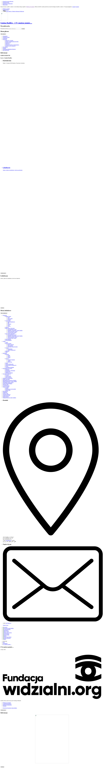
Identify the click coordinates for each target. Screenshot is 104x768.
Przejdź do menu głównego (8, 1)
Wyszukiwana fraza (4, 28)
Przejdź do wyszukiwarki (8, 3)
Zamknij (74, 6)
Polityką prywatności (30, 6)
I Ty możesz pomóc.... (7, 644)
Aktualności (5, 643)
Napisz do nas (5, 625)
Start (4, 642)
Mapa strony (5, 4)
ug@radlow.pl (8, 540)
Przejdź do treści (6, 2)
